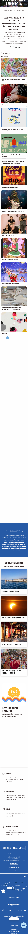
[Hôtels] (10, 5)
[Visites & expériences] (12, 5)
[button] (18, 5)
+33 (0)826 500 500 (13, 867)
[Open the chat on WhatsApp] (24, 925)
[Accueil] (9, 5)
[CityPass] (11, 5)
